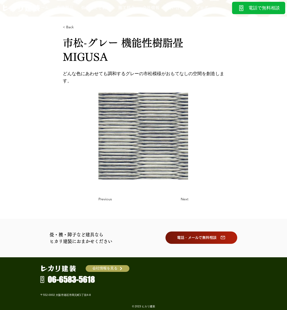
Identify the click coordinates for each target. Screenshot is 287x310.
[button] (65, 7)
